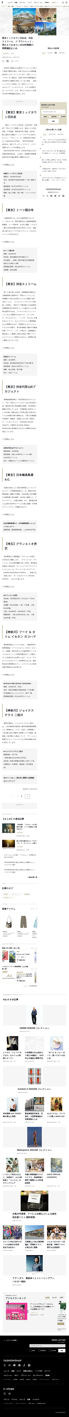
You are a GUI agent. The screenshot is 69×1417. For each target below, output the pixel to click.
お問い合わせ (55, 1379)
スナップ (47, 1371)
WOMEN (53, 116)
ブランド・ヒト (38, 2)
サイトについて (7, 1379)
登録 (53, 121)
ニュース (10, 2)
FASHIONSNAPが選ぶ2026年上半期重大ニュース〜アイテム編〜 (19, 863)
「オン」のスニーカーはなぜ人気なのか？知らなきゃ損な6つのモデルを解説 (54, 142)
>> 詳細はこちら (8, 164)
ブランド (6, 1399)
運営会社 (28, 1379)
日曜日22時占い (28, 1371)
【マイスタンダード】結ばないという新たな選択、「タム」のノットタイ (54, 179)
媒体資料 (22, 1379)
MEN (45, 116)
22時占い (47, 2)
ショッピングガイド (8, 1403)
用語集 (47, 1375)
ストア (30, 2)
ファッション (52, 134)
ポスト (16, 1375)
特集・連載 (11, 6)
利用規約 (35, 1379)
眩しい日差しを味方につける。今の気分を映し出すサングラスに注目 (54, 161)
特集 (16, 2)
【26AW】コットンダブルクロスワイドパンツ (23, 934)
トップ (3, 6)
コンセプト (36, 1399)
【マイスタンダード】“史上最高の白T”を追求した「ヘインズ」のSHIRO (53, 152)
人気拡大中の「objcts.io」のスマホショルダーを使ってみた (54, 170)
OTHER (63, 116)
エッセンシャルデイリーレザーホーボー (9, 934)
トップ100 (38, 1371)
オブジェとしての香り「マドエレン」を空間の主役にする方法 (20, 856)
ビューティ (22, 2)
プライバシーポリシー (44, 1379)
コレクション (8, 1375)
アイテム (14, 1399)
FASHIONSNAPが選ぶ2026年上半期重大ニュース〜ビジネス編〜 (19, 871)
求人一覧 (16, 948)
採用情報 (15, 1379)
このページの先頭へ (11, 1340)
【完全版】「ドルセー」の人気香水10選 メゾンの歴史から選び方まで (27, 827)
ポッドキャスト (38, 1375)
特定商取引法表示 (41, 1403)
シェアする (16, 61)
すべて (43, 52)
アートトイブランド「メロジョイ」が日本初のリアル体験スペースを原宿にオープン (42, 1306)
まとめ (26, 6)
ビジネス (19, 6)
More (54, 2)
